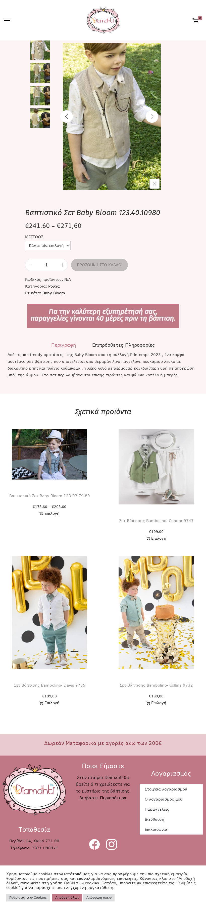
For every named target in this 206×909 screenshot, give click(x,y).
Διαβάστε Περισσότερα (103, 798)
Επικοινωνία (156, 829)
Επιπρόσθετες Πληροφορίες (123, 345)
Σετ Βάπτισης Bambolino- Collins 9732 (156, 685)
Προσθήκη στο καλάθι (99, 265)
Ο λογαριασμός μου (163, 799)
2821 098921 (45, 848)
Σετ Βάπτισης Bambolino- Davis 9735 (49, 685)
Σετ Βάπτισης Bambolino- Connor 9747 (156, 521)
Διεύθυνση (154, 819)
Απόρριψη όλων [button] (99, 897)
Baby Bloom (53, 293)
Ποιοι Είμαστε (103, 766)
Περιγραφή (63, 345)
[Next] (152, 116)
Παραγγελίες (157, 809)
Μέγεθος (34, 237)
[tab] (63, 345)
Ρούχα (54, 286)
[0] (195, 20)
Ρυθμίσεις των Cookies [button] (28, 897)
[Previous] (66, 116)
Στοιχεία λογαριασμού (166, 789)
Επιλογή (52, 513)
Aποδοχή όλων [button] (67, 897)
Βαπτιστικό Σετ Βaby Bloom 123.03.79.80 (49, 496)
